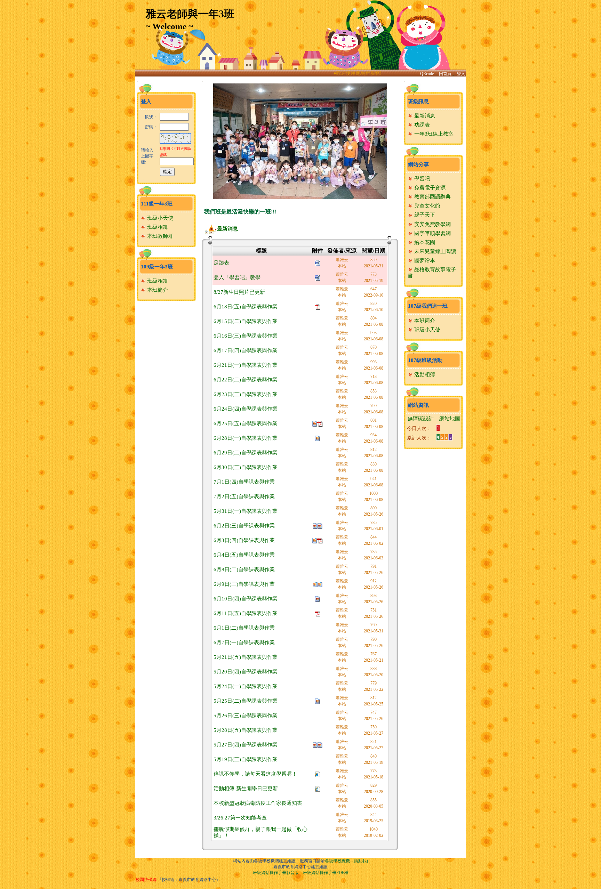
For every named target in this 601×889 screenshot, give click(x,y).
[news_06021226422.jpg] (320, 584)
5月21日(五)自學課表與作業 (246, 657)
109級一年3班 (157, 266)
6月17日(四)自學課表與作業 (246, 350)
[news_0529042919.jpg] (315, 525)
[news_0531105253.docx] (317, 262)
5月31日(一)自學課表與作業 (246, 511)
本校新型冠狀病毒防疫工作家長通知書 (258, 803)
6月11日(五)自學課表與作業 (246, 613)
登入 (461, 73)
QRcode (427, 73)
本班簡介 (157, 290)
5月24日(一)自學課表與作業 (246, 686)
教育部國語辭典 (432, 197)
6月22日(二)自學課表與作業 (246, 379)
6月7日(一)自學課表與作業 (244, 642)
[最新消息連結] (317, 773)
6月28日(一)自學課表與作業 (246, 438)
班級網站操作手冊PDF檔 (325, 872)
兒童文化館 (426, 206)
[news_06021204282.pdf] (320, 540)
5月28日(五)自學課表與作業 (246, 730)
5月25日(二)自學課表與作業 (246, 701)
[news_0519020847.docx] (317, 277)
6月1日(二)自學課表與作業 (244, 628)
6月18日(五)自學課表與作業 (246, 306)
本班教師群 (159, 236)
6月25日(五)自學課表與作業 (246, 423)
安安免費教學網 (432, 224)
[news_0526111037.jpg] (315, 744)
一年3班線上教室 (433, 134)
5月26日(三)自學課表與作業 (246, 715)
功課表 (421, 125)
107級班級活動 (425, 360)
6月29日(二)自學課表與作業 (246, 452)
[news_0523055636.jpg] (317, 700)
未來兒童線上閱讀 (434, 251)
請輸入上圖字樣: (147, 156)
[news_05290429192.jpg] (320, 525)
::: (137, 81)
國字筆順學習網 (432, 233)
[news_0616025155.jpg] (317, 438)
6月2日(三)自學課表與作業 (244, 525)
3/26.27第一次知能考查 (240, 818)
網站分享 (418, 164)
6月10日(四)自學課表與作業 (246, 598)
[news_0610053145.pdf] (317, 613)
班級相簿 (157, 227)
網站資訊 (418, 405)
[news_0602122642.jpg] (315, 584)
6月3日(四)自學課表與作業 (244, 540)
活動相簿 (424, 374)
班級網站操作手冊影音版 (276, 872)
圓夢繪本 (424, 260)
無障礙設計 (421, 418)
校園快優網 (146, 879)
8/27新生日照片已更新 (239, 292)
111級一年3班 (157, 204)
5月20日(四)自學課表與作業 (246, 671)
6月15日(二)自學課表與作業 (246, 321)
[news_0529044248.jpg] (314, 540)
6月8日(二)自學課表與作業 (244, 569)
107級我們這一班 (428, 306)
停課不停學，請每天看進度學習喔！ (255, 774)
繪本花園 (424, 242)
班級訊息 (418, 101)
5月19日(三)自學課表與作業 (246, 759)
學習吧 (421, 178)
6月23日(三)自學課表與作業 (246, 394)
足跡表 (221, 263)
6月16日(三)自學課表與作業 (246, 336)
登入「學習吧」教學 (237, 277)
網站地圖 (449, 418)
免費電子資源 (429, 188)
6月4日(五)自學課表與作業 (244, 555)
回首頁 (445, 73)
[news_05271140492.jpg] (320, 744)
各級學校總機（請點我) (346, 860)
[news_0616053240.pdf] (317, 306)
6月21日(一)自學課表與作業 (246, 365)
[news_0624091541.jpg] (314, 423)
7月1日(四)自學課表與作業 (244, 482)
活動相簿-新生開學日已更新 (246, 788)
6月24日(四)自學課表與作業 (246, 409)
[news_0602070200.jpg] (317, 598)
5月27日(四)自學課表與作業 (246, 744)
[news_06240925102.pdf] (320, 423)
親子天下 (424, 215)
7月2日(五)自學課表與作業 (244, 496)
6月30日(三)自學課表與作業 (246, 467)
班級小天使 (159, 218)
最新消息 (227, 229)
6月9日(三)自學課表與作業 (244, 584)
